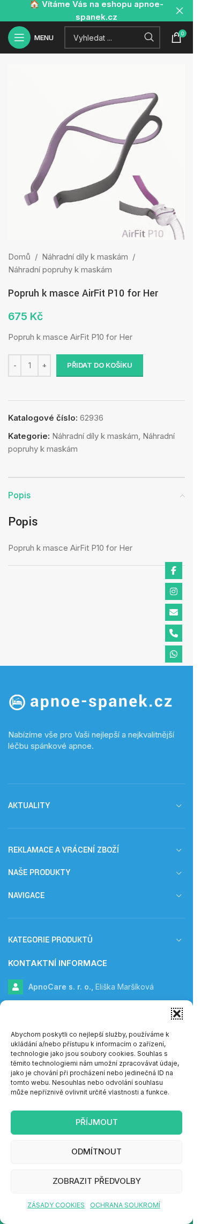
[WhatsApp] (173, 654)
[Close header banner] (179, 10)
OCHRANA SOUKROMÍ (125, 1205)
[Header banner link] (96, 10)
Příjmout (97, 1122)
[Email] (173, 612)
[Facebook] (173, 570)
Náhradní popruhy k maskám (60, 269)
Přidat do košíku (99, 365)
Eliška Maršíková (91, 986)
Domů (19, 257)
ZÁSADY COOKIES (56, 1205)
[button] (177, 1013)
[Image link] (96, 702)
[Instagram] (173, 591)
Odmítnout (96, 1151)
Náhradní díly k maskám (85, 257)
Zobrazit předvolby (97, 1181)
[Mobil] (173, 633)
